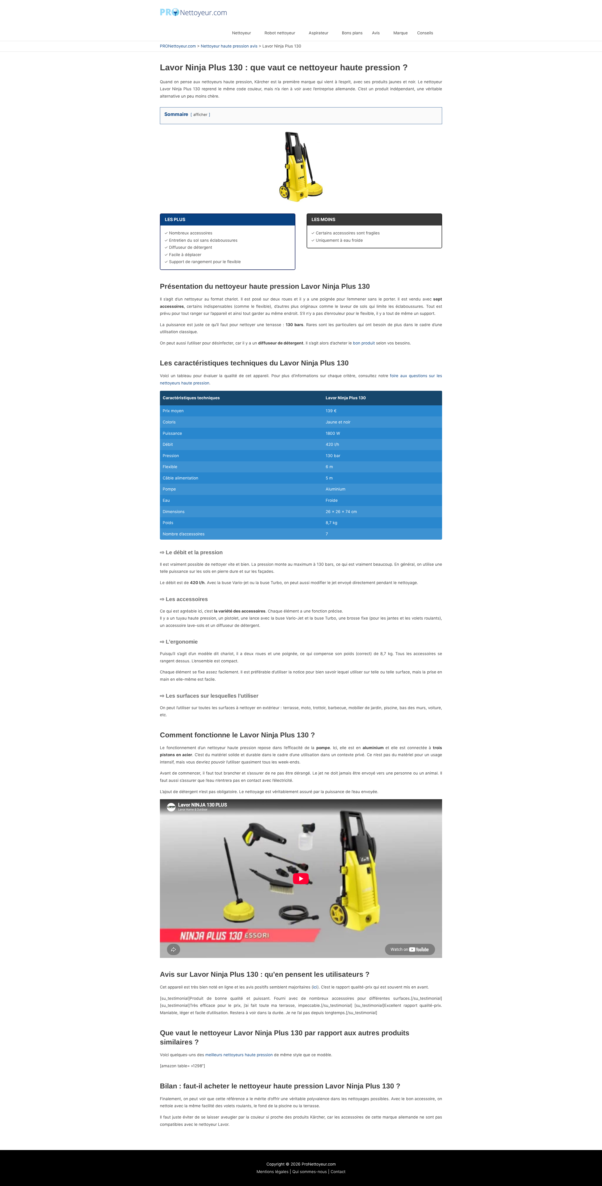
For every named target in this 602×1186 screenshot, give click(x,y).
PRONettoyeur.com (178, 46)
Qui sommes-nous (309, 1171)
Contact (338, 1171)
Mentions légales (273, 1171)
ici (315, 987)
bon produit (364, 343)
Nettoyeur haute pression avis (229, 46)
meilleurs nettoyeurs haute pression (239, 1054)
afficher (200, 114)
